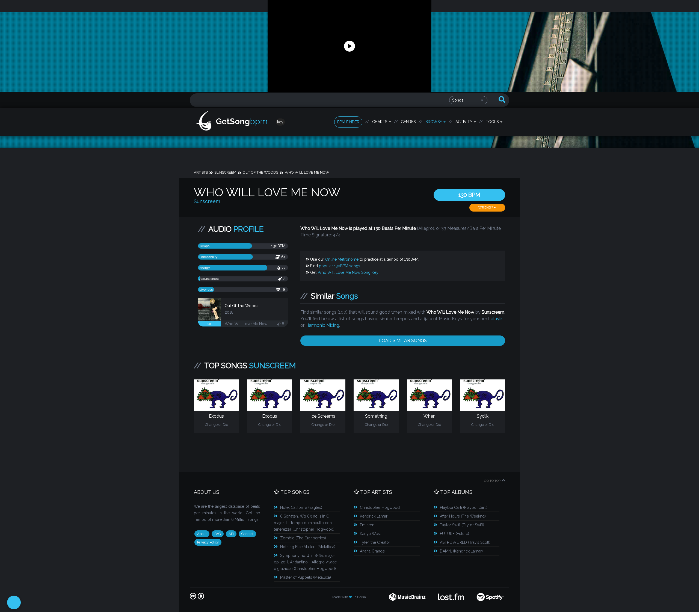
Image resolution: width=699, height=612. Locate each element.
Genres (408, 122)
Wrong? (486, 207)
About (202, 534)
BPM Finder (348, 122)
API (231, 534)
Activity (464, 122)
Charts (380, 122)
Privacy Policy (208, 542)
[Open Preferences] (14, 602)
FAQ (217, 534)
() (301, 507)
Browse (434, 122)
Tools (493, 122)
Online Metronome (342, 259)
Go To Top (492, 481)
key (280, 122)
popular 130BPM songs (339, 266)
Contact (247, 534)
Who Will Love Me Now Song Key (348, 272)
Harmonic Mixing (322, 325)
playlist (498, 318)
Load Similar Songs (403, 340)
